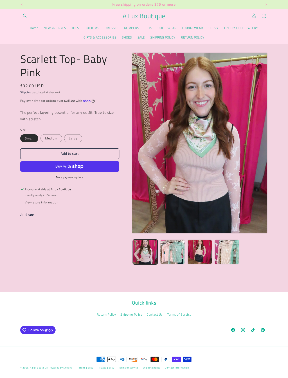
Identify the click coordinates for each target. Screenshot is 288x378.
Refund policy (85, 367)
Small (29, 138)
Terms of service (128, 367)
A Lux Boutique (39, 367)
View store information (41, 202)
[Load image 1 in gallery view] (145, 251)
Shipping (25, 92)
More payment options (70, 177)
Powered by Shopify (60, 367)
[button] (25, 16)
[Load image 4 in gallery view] (226, 251)
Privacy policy (106, 367)
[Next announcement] (266, 4)
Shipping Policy (131, 314)
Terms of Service (179, 314)
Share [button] (29, 214)
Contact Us (155, 314)
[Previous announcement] (22, 4)
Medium (51, 138)
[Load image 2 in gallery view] (172, 251)
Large (73, 138)
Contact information (177, 367)
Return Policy (106, 314)
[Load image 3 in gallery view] (199, 251)
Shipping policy (152, 367)
